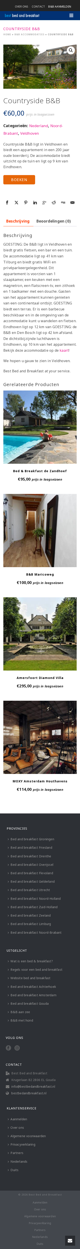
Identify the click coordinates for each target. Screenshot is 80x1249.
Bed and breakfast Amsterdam (33, 995)
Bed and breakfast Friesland (31, 847)
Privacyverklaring (22, 1144)
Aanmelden (18, 1119)
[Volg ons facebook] (8, 1048)
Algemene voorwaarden (28, 1136)
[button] (71, 50)
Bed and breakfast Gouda (29, 1003)
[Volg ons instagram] (17, 1048)
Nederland (38, 125)
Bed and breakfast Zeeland (30, 915)
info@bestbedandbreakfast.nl (33, 1087)
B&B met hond (21, 1020)
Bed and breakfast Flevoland (31, 873)
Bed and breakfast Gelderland (32, 881)
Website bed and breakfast (30, 978)
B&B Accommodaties (29, 34)
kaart (64, 350)
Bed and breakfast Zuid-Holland (34, 907)
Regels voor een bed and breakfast (36, 969)
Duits (14, 1170)
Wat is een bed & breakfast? (31, 961)
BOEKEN (19, 179)
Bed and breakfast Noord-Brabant (36, 932)
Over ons (17, 1127)
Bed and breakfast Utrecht (30, 890)
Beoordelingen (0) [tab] (53, 221)
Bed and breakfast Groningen (32, 839)
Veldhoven (29, 133)
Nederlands (18, 1161)
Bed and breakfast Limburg (30, 924)
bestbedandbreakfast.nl (28, 1093)
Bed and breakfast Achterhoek (33, 987)
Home (7, 34)
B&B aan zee (20, 1012)
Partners (16, 1153)
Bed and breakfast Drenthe (30, 856)
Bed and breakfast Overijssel (31, 864)
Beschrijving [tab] (18, 221)
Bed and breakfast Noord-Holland (35, 898)
